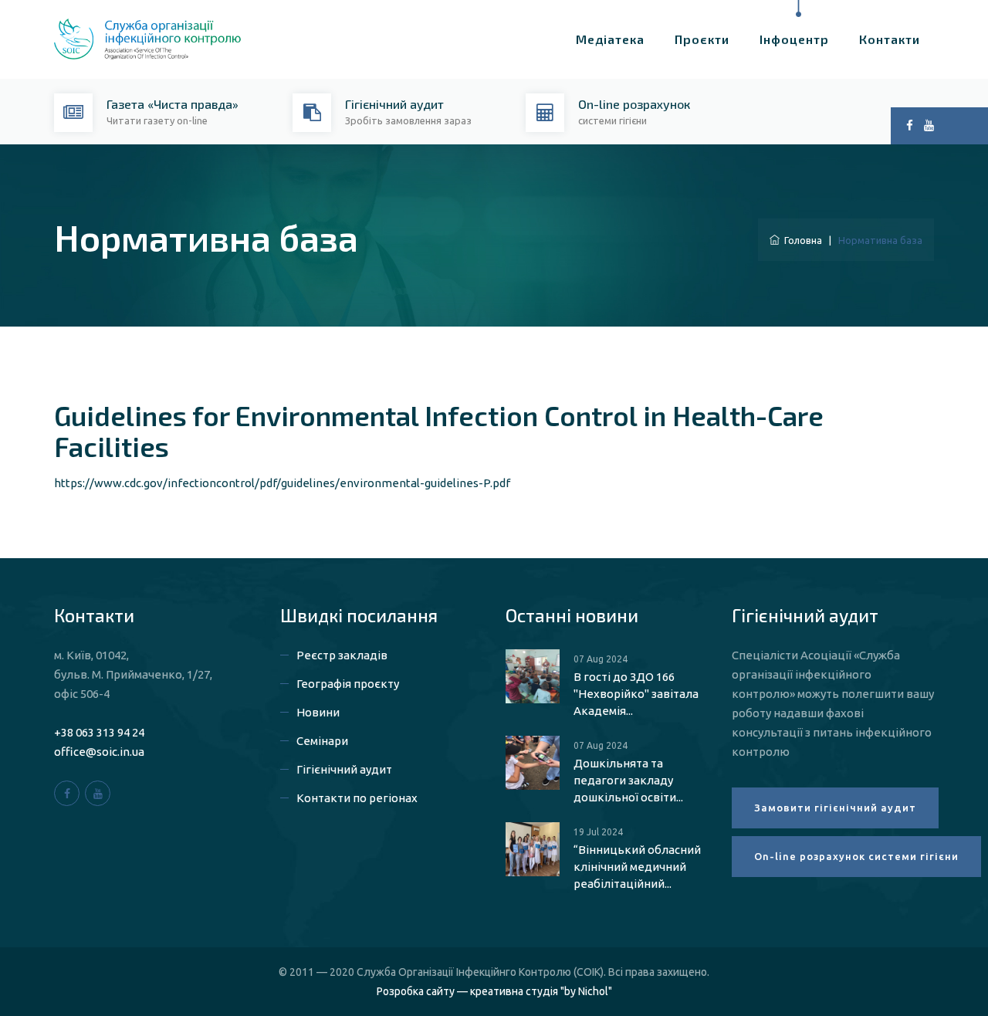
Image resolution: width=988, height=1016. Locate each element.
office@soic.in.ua (99, 751)
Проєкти (702, 39)
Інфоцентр (794, 39)
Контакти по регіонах (357, 797)
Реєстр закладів (341, 655)
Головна (801, 240)
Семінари (322, 740)
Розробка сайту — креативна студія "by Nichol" (494, 991)
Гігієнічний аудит (344, 769)
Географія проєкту (347, 683)
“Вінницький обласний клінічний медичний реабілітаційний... (637, 866)
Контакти (889, 39)
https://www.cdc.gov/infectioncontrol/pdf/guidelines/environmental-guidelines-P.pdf (282, 482)
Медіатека (610, 39)
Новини (318, 712)
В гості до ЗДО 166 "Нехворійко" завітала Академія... (636, 693)
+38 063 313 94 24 (99, 732)
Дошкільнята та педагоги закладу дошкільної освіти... (628, 780)
